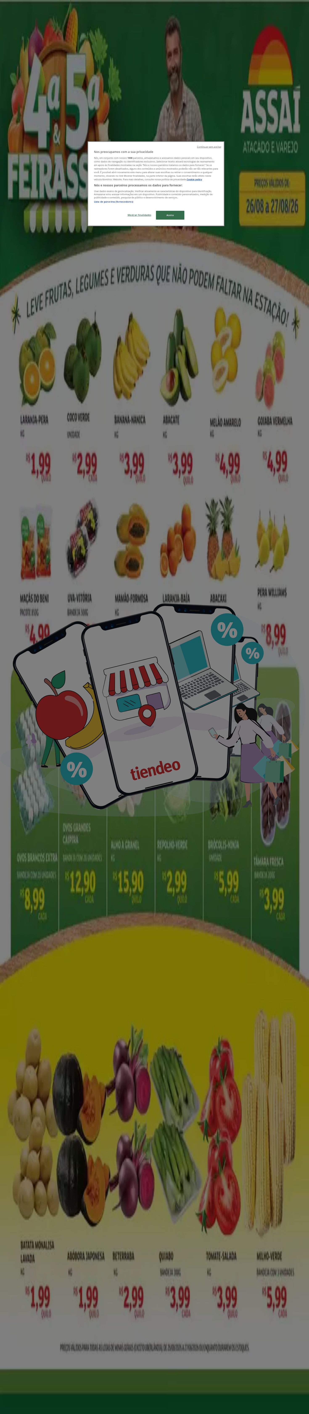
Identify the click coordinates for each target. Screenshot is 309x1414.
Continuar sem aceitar (209, 146)
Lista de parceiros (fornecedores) (113, 201)
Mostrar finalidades (139, 214)
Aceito (170, 215)
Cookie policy (194, 179)
